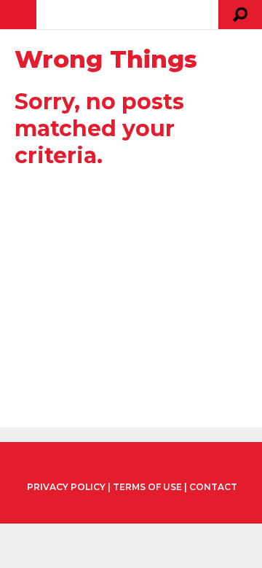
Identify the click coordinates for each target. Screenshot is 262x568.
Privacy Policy (66, 487)
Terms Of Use (147, 486)
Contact (213, 486)
